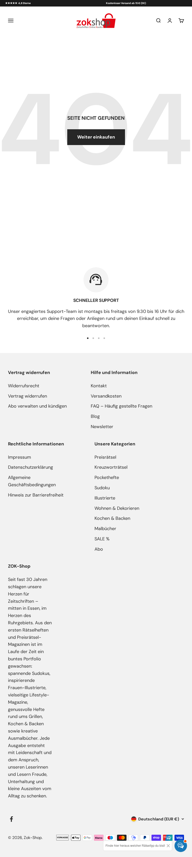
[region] (96, 298)
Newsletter (102, 427)
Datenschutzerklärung (30, 467)
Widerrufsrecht (23, 386)
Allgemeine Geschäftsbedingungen (32, 481)
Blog (95, 416)
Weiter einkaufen (96, 137)
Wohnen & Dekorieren (116, 508)
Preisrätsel (105, 457)
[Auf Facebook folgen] (11, 819)
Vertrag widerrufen (27, 396)
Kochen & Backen (112, 518)
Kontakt (99, 386)
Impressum (19, 457)
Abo (98, 549)
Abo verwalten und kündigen (37, 406)
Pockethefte (106, 477)
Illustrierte (104, 498)
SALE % (102, 539)
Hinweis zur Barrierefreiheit (36, 495)
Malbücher (105, 529)
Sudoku (102, 488)
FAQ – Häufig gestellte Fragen (121, 406)
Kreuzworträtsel (111, 467)
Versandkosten (106, 396)
